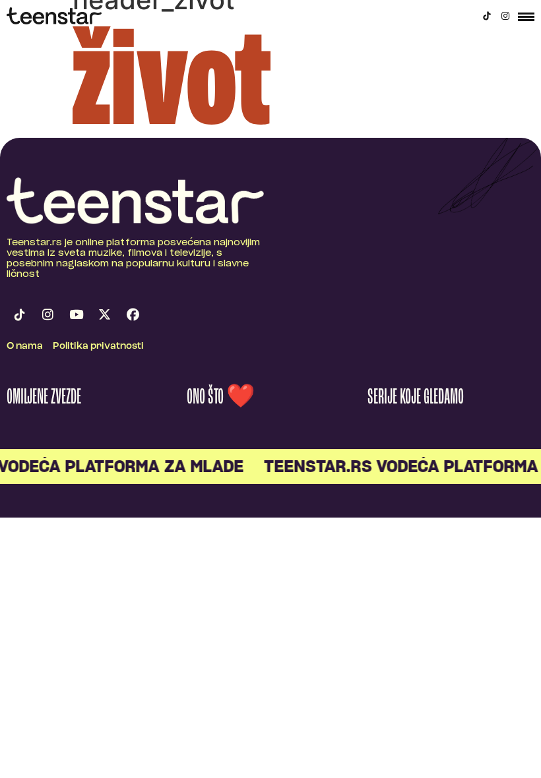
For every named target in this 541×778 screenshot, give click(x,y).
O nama (25, 346)
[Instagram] (505, 16)
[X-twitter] (104, 314)
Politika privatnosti (98, 346)
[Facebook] (132, 314)
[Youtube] (75, 314)
